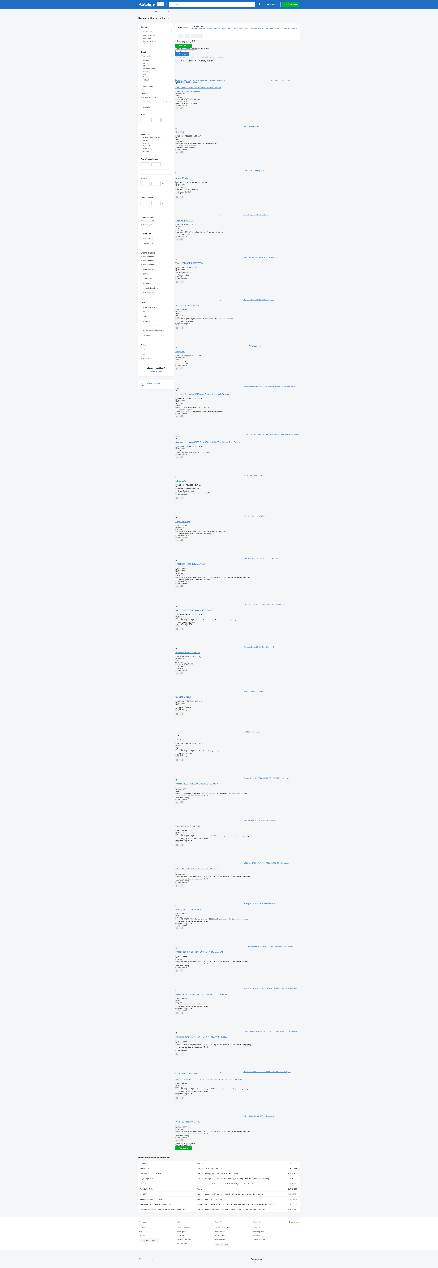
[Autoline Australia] (147, 4)
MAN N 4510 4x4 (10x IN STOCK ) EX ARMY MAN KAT (199, 952)
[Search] (171, 4)
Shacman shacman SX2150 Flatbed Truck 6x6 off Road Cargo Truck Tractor (207, 442)
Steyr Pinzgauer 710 (184, 221)
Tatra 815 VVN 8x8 (183, 697)
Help (140, 1232)
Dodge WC (180, 352)
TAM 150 (179, 739)
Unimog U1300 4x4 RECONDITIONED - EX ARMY (196, 784)
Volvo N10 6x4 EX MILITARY (187, 1122)
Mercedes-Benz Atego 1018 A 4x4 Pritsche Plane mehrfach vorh (202, 394)
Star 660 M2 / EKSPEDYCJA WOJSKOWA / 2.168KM (198, 88)
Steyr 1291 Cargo (182, 522)
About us (142, 1228)
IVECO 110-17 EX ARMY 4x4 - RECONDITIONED (196, 869)
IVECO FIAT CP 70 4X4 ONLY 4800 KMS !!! (194, 610)
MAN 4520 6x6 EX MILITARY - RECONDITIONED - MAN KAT (201, 994)
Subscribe (182, 54)
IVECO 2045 (180, 481)
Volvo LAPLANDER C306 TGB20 (189, 263)
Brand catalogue (182, 1243)
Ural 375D (179, 132)
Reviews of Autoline (184, 1239)
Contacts (142, 1235)
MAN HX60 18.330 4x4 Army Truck (190, 564)
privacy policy (204, 57)
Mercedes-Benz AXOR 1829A (188, 305)
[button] (177, 108)
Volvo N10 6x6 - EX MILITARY (188, 826)
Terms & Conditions (184, 1228)
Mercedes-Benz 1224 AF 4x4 (187, 653)
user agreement (218, 57)
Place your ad (184, 46)
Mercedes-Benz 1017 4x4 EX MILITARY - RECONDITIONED (201, 1037)
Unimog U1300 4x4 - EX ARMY (188, 909)
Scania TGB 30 (181, 178)
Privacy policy (181, 1232)
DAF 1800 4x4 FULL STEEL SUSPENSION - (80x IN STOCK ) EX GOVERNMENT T (211, 1079)
